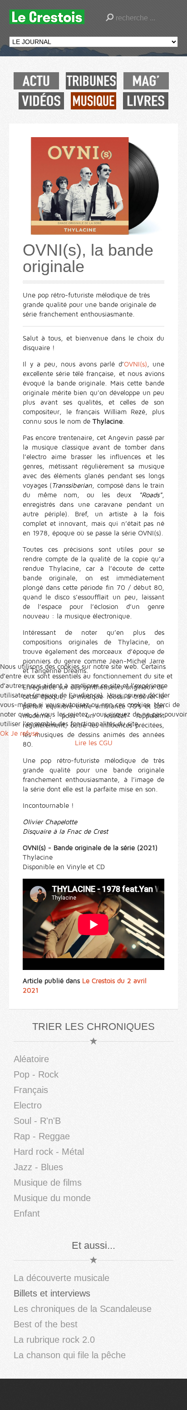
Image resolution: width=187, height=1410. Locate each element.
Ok (4, 733)
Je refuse (25, 733)
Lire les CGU (94, 743)
